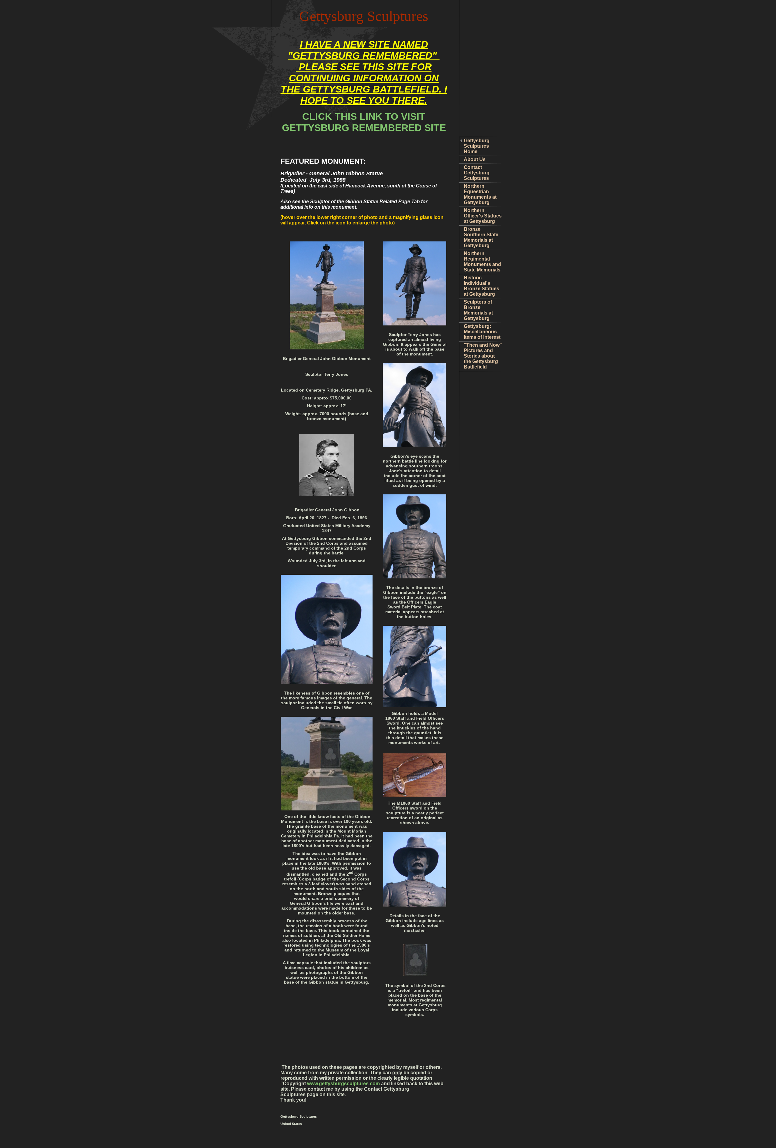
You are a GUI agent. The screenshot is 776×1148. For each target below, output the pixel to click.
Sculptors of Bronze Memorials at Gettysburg (478, 310)
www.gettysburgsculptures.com (343, 1083)
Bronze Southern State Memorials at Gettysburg (481, 237)
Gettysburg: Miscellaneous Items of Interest (482, 332)
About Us (475, 159)
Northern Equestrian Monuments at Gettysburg (480, 194)
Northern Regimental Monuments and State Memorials (482, 261)
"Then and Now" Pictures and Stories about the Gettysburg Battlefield (483, 355)
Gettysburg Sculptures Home (477, 146)
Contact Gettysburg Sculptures (477, 173)
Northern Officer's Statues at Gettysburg (483, 216)
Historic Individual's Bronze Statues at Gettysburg (481, 286)
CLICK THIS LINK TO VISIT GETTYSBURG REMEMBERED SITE (364, 122)
